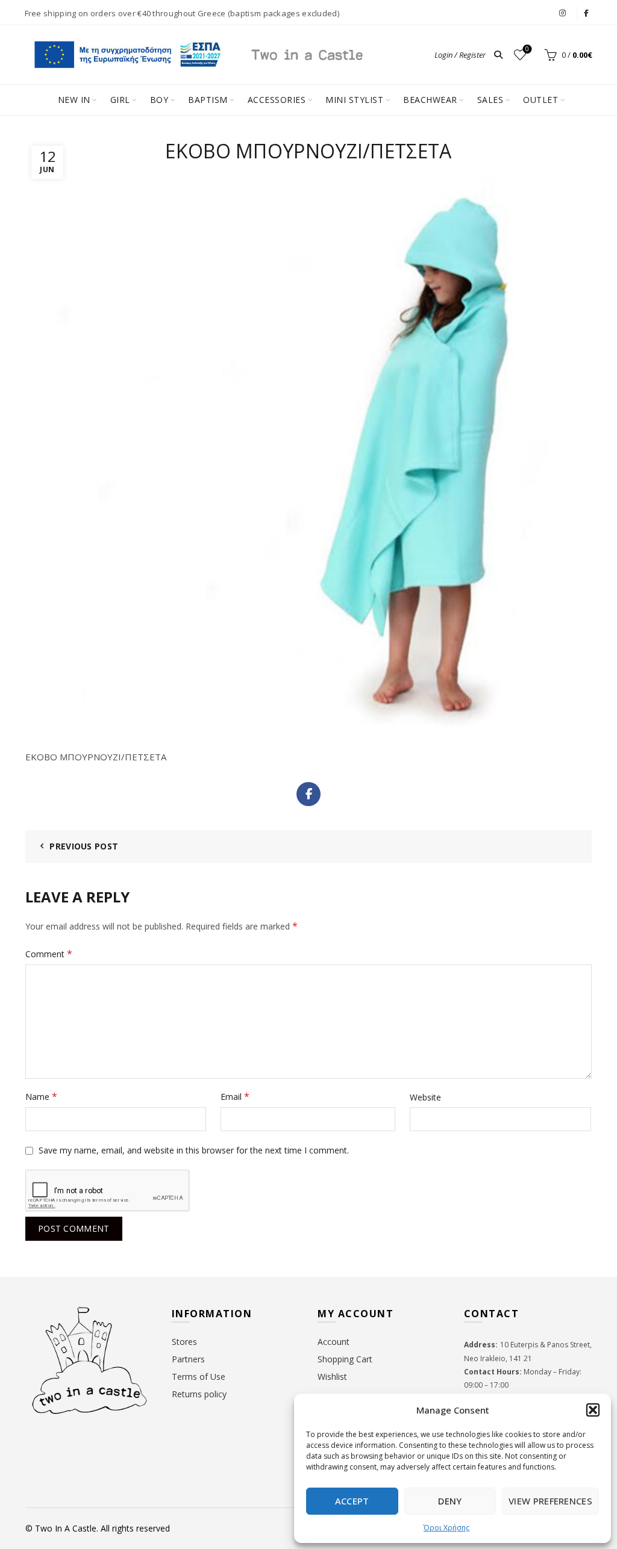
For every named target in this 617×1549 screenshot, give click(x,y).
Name (41, 1096)
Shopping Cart (345, 1359)
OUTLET (540, 99)
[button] (593, 1410)
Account (333, 1341)
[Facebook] (308, 794)
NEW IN (74, 99)
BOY (159, 99)
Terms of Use (198, 1376)
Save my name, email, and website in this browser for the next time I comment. (194, 1150)
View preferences (550, 1501)
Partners (188, 1359)
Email (235, 1096)
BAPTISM (208, 99)
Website (425, 1097)
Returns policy (199, 1394)
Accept (352, 1501)
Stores (184, 1341)
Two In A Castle (65, 1528)
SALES (490, 99)
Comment (48, 953)
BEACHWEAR (430, 99)
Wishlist (527, 49)
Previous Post (83, 846)
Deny (450, 1501)
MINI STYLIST (354, 99)
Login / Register (460, 54)
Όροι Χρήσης (446, 1528)
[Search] (498, 55)
